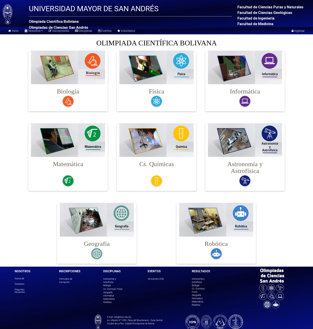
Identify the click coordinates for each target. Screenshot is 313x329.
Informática (108, 295)
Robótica (107, 302)
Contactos (19, 284)
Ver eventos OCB (156, 278)
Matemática (109, 299)
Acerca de (19, 278)
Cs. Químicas (109, 289)
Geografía (107, 292)
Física (119, 289)
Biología (107, 285)
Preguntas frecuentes (20, 290)
